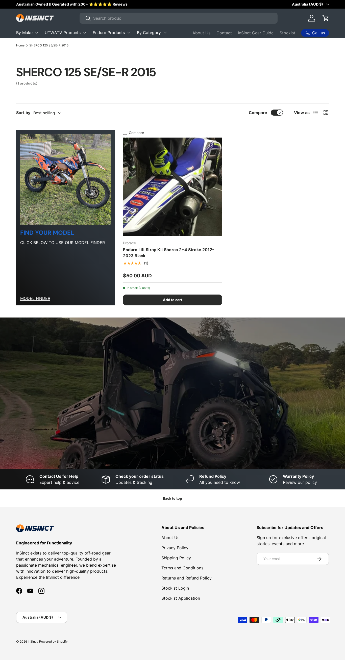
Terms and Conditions (182, 567)
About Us (201, 32)
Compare (258, 112)
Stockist (287, 32)
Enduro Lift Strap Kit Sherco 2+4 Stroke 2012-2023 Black (168, 252)
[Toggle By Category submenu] (165, 33)
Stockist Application (180, 598)
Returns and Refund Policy (186, 577)
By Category (149, 32)
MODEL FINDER (35, 298)
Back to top (172, 498)
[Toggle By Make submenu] (37, 33)
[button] (325, 18)
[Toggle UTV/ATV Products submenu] (85, 33)
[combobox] (179, 18)
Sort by (23, 112)
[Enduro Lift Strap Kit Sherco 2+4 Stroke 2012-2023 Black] (172, 187)
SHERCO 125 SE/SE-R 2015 (48, 45)
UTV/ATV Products (63, 32)
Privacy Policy (174, 547)
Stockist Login (175, 588)
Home (20, 45)
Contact (224, 32)
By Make (24, 32)
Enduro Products (109, 32)
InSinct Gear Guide (256, 32)
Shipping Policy (176, 557)
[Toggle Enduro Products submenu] (129, 33)
